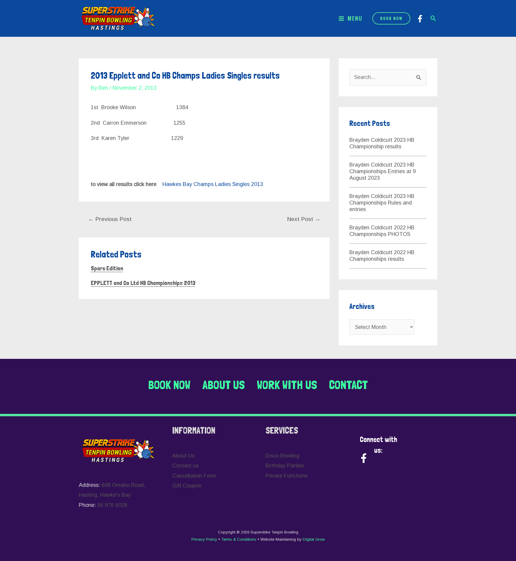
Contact (348, 385)
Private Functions (286, 476)
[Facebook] (420, 18)
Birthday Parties (284, 466)
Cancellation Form (194, 476)
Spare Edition (107, 268)
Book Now (169, 385)
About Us (223, 385)
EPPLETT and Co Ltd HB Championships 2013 (143, 282)
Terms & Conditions (239, 539)
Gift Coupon (187, 486)
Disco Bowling (282, 456)
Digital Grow (314, 539)
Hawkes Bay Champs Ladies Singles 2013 (212, 184)
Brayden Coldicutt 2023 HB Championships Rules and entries (381, 202)
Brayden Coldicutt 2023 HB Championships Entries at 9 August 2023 (382, 171)
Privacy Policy (204, 539)
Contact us (185, 466)
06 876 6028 (112, 505)
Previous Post (110, 219)
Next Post (303, 219)
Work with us (287, 385)
